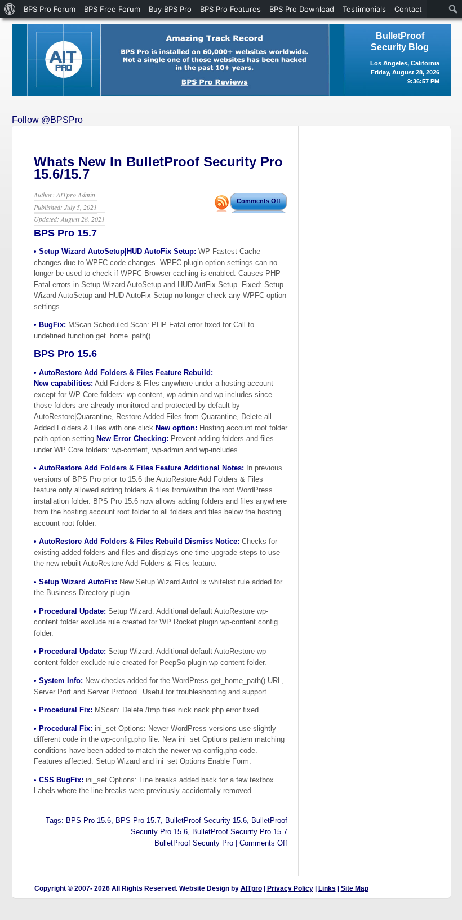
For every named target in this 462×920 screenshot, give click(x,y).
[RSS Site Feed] (221, 209)
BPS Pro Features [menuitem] (230, 9)
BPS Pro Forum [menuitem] (49, 9)
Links (327, 888)
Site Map (354, 888)
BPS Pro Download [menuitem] (301, 9)
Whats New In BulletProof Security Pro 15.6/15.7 (158, 168)
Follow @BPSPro (47, 120)
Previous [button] (25, 57)
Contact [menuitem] (408, 9)
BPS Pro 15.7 (138, 820)
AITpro (251, 888)
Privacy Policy (290, 888)
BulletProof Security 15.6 (206, 820)
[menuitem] (10, 9)
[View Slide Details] (231, 60)
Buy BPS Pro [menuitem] (170, 9)
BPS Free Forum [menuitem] (112, 9)
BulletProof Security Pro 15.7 (239, 831)
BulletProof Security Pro (193, 843)
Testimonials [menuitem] (364, 9)
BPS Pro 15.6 (88, 820)
